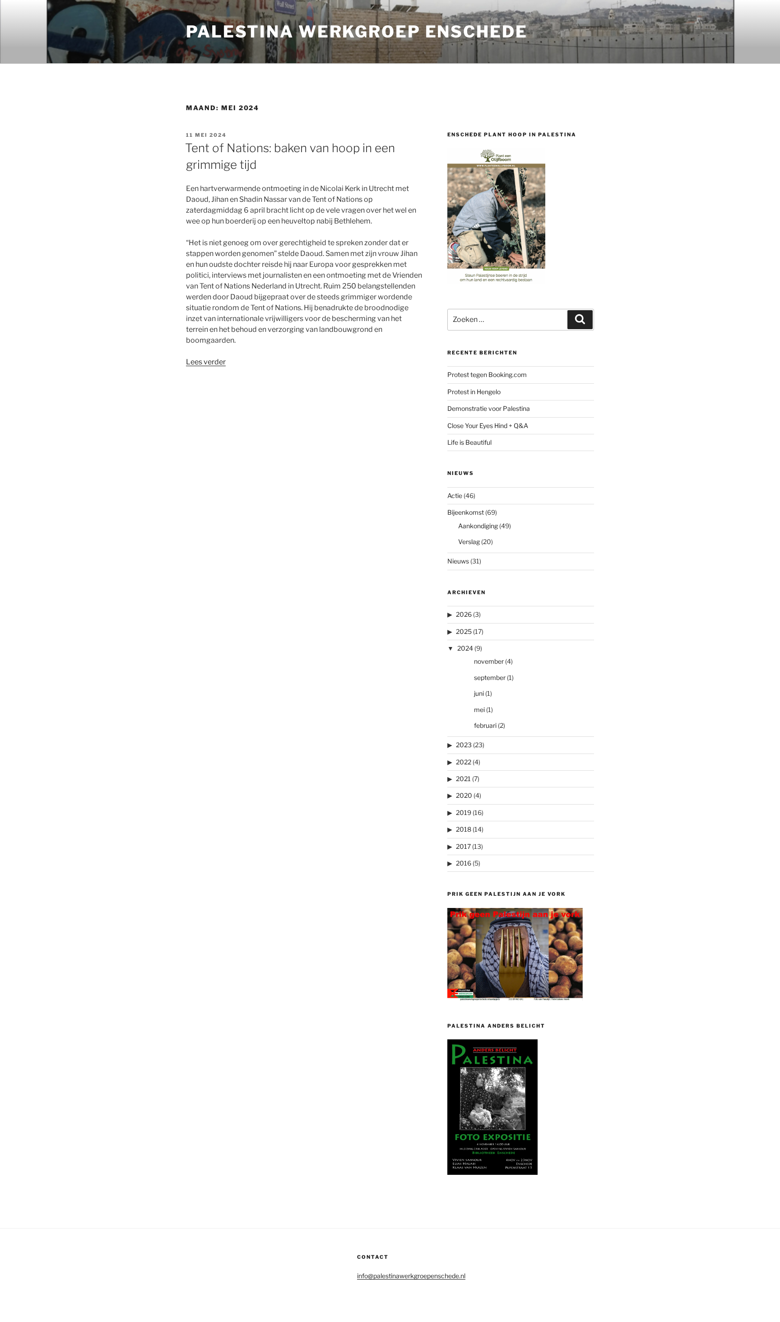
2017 (463, 846)
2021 (463, 778)
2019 (463, 812)
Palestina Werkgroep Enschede (357, 32)
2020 (464, 795)
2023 (464, 745)
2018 (463, 829)
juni (479, 693)
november (489, 661)
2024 (465, 648)
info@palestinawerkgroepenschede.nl (411, 1276)
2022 (463, 762)
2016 (463, 863)
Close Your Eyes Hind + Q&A (487, 425)
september (490, 677)
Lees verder (206, 362)
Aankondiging (478, 526)
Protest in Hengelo (474, 392)
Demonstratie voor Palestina (488, 408)
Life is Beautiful (469, 442)
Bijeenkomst (465, 512)
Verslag (469, 541)
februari (485, 725)
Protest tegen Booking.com (487, 374)
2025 (464, 631)
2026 (464, 614)
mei (479, 709)
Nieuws (458, 561)
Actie (454, 495)
